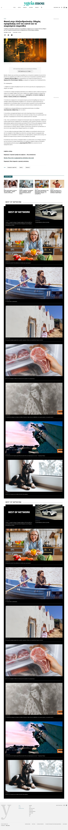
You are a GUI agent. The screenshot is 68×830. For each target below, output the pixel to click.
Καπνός (21, 167)
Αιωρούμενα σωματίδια (12, 167)
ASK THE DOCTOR (31, 808)
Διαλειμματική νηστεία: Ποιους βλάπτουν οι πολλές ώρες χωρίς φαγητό (18, 262)
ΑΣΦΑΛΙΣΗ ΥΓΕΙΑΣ (21, 808)
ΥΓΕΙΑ (14, 7)
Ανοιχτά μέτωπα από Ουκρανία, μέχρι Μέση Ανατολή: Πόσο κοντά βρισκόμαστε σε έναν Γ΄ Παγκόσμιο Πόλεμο (25, 455)
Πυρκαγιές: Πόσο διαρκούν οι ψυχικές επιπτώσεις (16, 161)
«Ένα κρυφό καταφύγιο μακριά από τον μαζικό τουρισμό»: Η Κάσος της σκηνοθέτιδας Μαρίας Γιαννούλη (24, 340)
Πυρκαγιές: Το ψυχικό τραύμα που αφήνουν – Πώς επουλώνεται (20, 154)
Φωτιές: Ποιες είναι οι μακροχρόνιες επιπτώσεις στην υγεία (19, 158)
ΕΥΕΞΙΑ (19, 7)
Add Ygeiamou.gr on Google (24, 71)
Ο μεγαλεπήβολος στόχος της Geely (42, 222)
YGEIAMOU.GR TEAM (7, 32)
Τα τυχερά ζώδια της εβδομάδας (11, 301)
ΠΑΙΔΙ (30, 814)
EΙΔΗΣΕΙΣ (30, 805)
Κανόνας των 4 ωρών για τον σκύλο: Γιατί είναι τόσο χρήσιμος (17, 494)
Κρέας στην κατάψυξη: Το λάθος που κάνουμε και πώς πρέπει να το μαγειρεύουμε (20, 378)
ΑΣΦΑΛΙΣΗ (25, 7)
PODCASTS (37, 7)
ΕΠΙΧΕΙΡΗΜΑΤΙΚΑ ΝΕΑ (32, 811)
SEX (29, 815)
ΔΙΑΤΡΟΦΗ (31, 7)
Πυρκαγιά (27, 167)
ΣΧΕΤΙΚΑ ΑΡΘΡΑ (8, 176)
